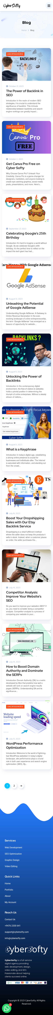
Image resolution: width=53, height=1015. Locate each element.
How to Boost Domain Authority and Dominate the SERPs (24, 671)
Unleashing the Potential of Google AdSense (24, 306)
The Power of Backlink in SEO (24, 93)
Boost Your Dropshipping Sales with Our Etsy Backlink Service (25, 522)
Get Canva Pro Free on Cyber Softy (23, 166)
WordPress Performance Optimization (24, 746)
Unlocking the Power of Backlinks (24, 378)
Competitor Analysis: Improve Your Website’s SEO (23, 596)
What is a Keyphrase (21, 449)
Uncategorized (15, 54)
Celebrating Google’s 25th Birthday (26, 235)
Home (24, 30)
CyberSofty (30, 1000)
